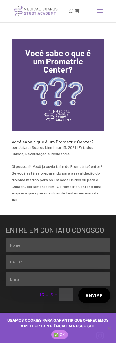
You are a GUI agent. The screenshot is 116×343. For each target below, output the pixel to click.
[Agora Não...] (109, 328)
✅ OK (59, 334)
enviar (94, 295)
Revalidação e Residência (47, 153)
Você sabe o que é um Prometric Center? (52, 141)
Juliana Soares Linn (35, 147)
